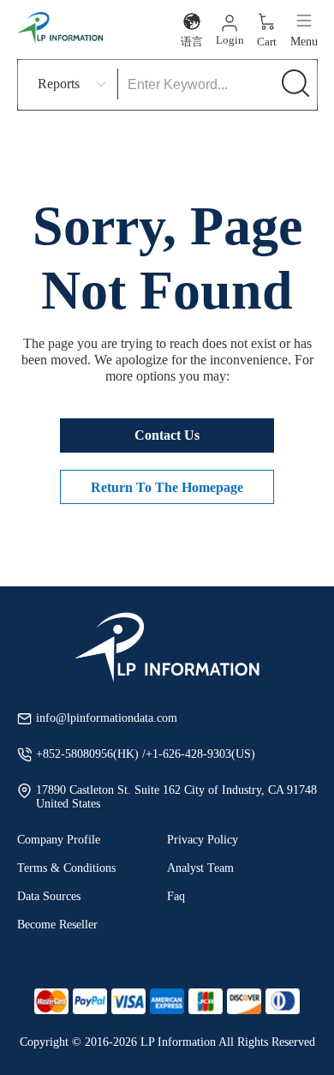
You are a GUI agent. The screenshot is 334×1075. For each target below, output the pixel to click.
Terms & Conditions (66, 868)
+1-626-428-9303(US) (200, 754)
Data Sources (49, 896)
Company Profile (58, 839)
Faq (176, 896)
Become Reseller (57, 924)
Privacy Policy (202, 839)
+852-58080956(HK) (89, 754)
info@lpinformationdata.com (106, 718)
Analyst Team (200, 868)
